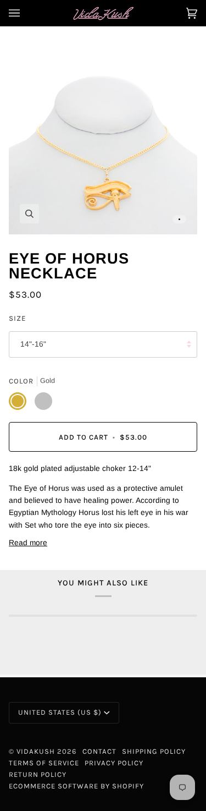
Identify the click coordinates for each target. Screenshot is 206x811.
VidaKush (35, 751)
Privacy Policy (114, 763)
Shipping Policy (154, 751)
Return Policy (37, 774)
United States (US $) (60, 712)
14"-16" (33, 344)
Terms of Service (44, 763)
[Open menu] (25, 13)
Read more (28, 543)
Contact (99, 751)
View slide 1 (179, 219)
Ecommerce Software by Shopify (76, 786)
